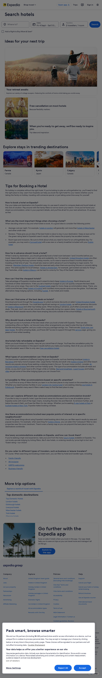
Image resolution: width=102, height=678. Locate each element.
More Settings (13, 668)
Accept (82, 668)
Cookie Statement (36, 645)
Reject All (63, 668)
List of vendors (13, 661)
